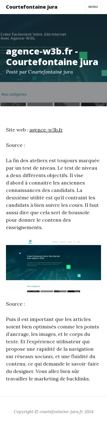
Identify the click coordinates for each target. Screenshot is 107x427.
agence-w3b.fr (46, 130)
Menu (93, 7)
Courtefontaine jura (31, 6)
